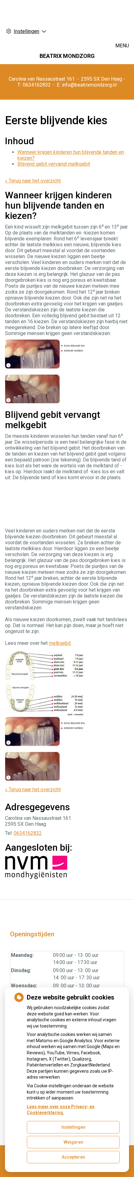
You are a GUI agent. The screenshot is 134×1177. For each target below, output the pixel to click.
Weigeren (73, 1142)
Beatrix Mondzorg (67, 56)
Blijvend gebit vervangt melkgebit (53, 164)
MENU (122, 46)
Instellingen (73, 1127)
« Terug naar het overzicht (33, 181)
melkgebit (60, 643)
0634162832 (28, 833)
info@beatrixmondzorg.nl (89, 85)
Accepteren (73, 1157)
